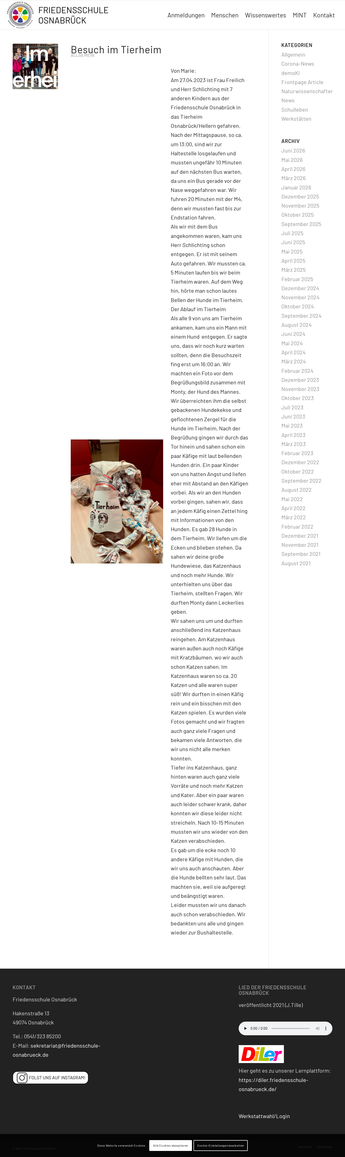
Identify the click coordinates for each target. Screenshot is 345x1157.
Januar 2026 (296, 187)
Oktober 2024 (297, 306)
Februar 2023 (297, 453)
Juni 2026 (293, 150)
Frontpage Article (302, 82)
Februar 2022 (297, 526)
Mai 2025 (292, 251)
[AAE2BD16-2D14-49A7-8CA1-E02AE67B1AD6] (35, 66)
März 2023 (293, 443)
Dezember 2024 (300, 288)
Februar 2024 (297, 370)
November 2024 (300, 297)
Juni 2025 (293, 242)
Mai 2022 (292, 499)
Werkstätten (296, 118)
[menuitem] (186, 15)
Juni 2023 (293, 416)
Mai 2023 (292, 425)
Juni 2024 (293, 333)
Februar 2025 (297, 279)
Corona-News (297, 63)
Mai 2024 (292, 343)
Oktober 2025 (297, 214)
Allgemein (82, 55)
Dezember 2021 (299, 535)
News (288, 100)
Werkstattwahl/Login (264, 1116)
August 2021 (296, 563)
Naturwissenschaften (307, 91)
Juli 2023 (292, 407)
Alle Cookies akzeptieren (170, 1145)
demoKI (290, 72)
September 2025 (301, 223)
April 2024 (293, 352)
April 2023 (293, 434)
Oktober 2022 (297, 471)
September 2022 (301, 480)
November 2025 (300, 205)
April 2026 (293, 168)
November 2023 (300, 388)
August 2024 (296, 324)
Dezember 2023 (300, 379)
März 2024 (293, 361)
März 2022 (293, 517)
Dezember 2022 (300, 462)
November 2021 (299, 544)
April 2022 (293, 508)
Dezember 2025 (300, 196)
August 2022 (296, 489)
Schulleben (294, 109)
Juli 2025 (292, 233)
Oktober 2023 (297, 398)
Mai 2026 (292, 159)
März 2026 (293, 178)
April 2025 (293, 260)
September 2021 (301, 553)
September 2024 (301, 315)
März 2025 (293, 269)
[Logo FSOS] (59, 16)
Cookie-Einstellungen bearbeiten (220, 1145)
